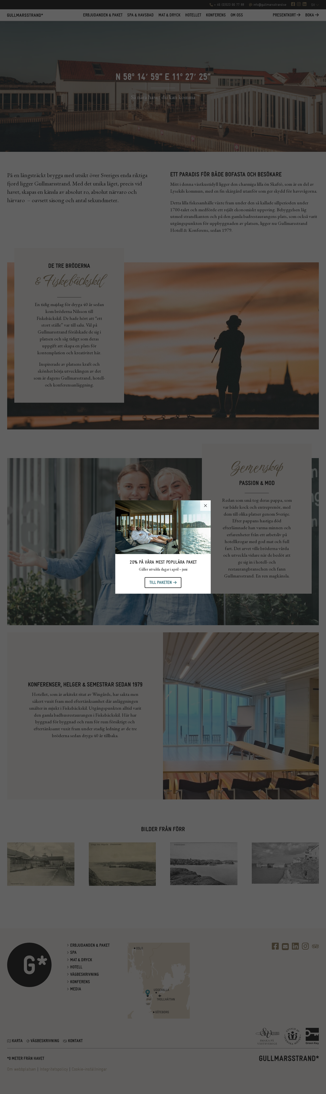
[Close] (205, 505)
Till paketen (160, 582)
